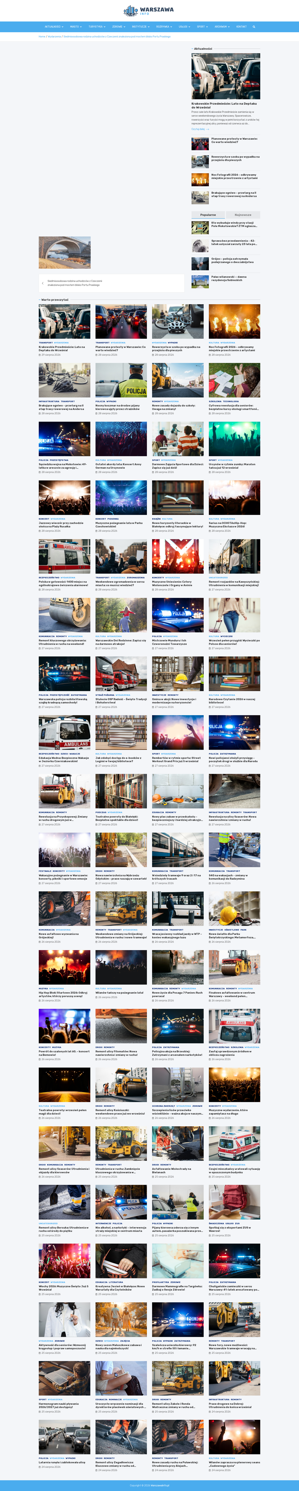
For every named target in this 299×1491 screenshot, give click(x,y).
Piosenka (113, 519)
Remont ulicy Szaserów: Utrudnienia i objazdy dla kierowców (64, 1170)
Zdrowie (117, 26)
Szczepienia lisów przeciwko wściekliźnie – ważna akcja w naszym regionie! (176, 1114)
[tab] (208, 215)
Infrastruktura (49, 401)
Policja (100, 401)
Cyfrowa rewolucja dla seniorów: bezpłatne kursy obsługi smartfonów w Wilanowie (234, 409)
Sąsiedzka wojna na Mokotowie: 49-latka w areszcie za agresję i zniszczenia (63, 468)
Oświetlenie (231, 930)
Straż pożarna (105, 695)
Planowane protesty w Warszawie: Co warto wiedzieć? (234, 140)
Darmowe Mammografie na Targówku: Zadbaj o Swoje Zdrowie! (177, 1288)
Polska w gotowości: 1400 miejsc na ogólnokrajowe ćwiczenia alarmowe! (63, 583)
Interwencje (103, 1223)
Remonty (157, 401)
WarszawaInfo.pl (160, 1485)
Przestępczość (59, 695)
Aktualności (52, 26)
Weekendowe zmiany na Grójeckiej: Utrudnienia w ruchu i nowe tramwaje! (121, 935)
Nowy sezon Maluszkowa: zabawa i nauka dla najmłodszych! (119, 1347)
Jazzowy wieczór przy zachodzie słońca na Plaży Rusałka (61, 524)
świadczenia (216, 1223)
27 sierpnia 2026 (221, 589)
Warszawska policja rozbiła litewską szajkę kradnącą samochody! (63, 701)
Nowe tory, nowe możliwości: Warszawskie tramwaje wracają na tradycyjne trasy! (232, 1348)
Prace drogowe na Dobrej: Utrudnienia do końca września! (230, 1405)
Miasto (74, 26)
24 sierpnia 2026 (221, 1411)
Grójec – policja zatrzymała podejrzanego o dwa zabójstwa (232, 260)
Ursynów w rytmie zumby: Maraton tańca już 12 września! (232, 466)
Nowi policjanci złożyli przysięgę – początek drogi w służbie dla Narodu (233, 759)
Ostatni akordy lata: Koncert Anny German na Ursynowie (118, 466)
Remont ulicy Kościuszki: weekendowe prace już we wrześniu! (120, 1112)
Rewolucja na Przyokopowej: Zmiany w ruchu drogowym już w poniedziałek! (63, 820)
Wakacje (75, 754)
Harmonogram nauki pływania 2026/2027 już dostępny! (59, 1405)
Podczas (101, 812)
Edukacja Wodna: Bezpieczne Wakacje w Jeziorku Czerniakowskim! (64, 759)
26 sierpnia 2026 (221, 883)
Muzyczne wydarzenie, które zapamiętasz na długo (228, 1112)
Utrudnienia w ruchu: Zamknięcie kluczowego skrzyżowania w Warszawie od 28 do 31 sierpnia (118, 1172)
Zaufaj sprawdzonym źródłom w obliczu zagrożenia (230, 1053)
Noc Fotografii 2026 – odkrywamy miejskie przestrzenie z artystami (234, 176)
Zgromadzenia (136, 577)
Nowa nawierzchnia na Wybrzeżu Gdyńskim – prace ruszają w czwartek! (121, 877)
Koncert (44, 519)
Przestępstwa (59, 460)
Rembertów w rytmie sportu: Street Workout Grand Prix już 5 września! (176, 759)
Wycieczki (227, 636)
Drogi (99, 871)
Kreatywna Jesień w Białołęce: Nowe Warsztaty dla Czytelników (120, 1288)
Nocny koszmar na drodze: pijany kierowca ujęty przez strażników (118, 407)
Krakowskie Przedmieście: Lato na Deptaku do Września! (62, 348)
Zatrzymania (79, 695)
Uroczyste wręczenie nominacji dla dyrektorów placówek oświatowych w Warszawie (121, 1407)
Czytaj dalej (198, 129)
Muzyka (43, 988)
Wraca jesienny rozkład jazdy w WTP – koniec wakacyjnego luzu (177, 935)
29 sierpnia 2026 (51, 354)
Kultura (214, 342)
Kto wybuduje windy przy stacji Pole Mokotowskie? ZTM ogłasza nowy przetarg (233, 226)
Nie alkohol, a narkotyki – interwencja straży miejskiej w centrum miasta (121, 1229)
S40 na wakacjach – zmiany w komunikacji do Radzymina (228, 877)
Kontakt (242, 26)
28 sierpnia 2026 (107, 354)
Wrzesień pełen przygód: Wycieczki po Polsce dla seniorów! (234, 642)
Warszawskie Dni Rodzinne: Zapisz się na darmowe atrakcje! (121, 642)
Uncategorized (218, 577)
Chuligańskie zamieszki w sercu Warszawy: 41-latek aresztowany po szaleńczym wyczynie (233, 1290)
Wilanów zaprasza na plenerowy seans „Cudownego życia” (234, 1464)
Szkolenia (215, 401)
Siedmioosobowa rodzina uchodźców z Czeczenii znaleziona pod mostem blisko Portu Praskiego (75, 283)
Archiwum (221, 26)
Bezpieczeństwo (49, 577)
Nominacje (115, 1399)
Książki (156, 519)
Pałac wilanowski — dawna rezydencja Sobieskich (228, 278)
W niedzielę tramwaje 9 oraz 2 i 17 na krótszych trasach (176, 877)
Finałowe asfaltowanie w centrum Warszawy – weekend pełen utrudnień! (232, 996)
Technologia (231, 401)
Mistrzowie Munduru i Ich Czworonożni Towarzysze (169, 642)
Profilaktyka (160, 1282)
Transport (46, 342)
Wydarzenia (61, 342)
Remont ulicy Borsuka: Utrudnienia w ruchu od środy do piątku (64, 1229)
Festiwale (45, 871)
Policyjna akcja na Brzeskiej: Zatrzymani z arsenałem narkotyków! (177, 1053)
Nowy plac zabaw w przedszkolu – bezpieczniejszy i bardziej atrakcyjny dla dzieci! (177, 820)
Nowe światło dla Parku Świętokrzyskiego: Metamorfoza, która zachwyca (231, 937)
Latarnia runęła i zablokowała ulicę (62, 1462)
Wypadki (173, 342)
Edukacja (158, 812)
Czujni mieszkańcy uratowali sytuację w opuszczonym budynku (234, 1170)
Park (243, 930)
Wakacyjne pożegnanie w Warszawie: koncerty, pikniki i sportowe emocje (63, 877)
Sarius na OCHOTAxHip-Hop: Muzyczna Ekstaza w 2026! (227, 524)
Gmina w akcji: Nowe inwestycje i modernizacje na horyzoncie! (174, 701)
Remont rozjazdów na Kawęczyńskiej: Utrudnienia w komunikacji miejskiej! (234, 583)
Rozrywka (162, 26)
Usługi (183, 26)
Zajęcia (125, 1341)
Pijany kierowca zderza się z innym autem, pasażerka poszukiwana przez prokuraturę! (177, 1231)
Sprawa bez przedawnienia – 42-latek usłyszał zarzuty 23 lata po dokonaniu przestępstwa (233, 244)
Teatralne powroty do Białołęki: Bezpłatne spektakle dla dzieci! (117, 818)
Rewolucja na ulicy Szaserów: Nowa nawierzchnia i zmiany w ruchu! (232, 818)
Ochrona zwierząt (163, 1106)
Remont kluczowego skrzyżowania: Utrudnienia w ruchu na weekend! (62, 642)
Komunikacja (47, 636)
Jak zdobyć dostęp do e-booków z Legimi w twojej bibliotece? (118, 759)
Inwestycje (159, 695)
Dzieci (64, 754)
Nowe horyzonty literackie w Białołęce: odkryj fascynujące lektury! (177, 524)
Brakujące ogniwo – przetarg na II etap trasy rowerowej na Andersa (234, 194)
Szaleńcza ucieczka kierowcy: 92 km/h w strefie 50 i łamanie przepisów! (174, 1348)
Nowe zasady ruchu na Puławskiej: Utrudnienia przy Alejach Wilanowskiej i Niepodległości (175, 1466)
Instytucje (139, 26)
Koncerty (158, 577)
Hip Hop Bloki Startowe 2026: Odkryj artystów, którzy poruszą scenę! (63, 994)
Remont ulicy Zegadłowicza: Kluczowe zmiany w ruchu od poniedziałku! (115, 1466)
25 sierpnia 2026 (107, 1176)
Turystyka (95, 26)
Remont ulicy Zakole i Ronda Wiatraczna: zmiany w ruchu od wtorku (172, 1407)
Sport (201, 26)
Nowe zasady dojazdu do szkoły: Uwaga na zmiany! (173, 407)
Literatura (116, 1282)
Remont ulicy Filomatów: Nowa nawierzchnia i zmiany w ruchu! (117, 1053)
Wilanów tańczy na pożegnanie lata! (119, 992)
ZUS (237, 1223)
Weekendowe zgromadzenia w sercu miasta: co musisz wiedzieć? (120, 583)
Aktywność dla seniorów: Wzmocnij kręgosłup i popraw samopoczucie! (62, 1347)
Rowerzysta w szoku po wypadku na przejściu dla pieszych (235, 158)
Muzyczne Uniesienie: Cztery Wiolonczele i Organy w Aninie (172, 583)
